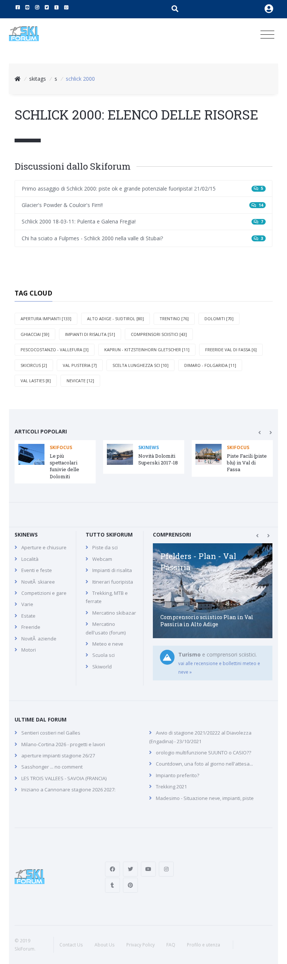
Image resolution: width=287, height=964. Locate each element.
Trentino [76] (174, 318)
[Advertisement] (233, 876)
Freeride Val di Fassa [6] (231, 349)
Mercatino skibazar (114, 612)
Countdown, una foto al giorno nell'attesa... (204, 763)
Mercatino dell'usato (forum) (106, 628)
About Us (105, 945)
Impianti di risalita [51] (90, 334)
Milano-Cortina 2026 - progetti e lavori (63, 744)
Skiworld (102, 666)
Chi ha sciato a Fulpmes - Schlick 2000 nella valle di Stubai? (142, 238)
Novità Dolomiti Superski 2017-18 (158, 459)
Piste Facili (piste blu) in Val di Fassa (247, 462)
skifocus (61, 447)
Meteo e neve (107, 643)
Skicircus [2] (34, 365)
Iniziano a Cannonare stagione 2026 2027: (68, 789)
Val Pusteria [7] (80, 365)
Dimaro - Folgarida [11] (210, 365)
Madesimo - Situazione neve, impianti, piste (205, 798)
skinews (148, 447)
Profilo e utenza (203, 945)
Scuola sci (103, 655)
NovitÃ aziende (38, 638)
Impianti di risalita (112, 570)
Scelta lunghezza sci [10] (140, 365)
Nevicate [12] (80, 380)
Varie (27, 604)
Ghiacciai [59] (35, 334)
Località (29, 559)
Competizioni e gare (44, 593)
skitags (37, 78)
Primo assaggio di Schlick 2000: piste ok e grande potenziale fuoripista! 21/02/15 (142, 188)
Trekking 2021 (171, 786)
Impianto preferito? (177, 775)
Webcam (102, 559)
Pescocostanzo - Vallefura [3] (55, 349)
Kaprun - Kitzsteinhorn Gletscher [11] (146, 349)
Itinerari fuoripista (112, 581)
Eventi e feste (36, 570)
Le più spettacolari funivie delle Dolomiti (64, 466)
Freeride (30, 627)
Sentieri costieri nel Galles (50, 732)
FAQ (170, 945)
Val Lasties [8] (36, 380)
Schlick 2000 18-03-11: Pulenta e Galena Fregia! (142, 221)
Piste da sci (105, 547)
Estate (28, 615)
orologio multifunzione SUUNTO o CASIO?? (203, 752)
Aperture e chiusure (44, 547)
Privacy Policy (140, 945)
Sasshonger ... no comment (52, 766)
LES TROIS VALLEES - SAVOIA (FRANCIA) (64, 778)
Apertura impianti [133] (46, 318)
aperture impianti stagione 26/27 (58, 755)
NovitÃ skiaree (38, 581)
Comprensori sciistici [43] (159, 334)
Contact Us (71, 945)
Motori (28, 649)
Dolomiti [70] (219, 318)
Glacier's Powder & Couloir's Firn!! (142, 204)
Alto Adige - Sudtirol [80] (115, 318)
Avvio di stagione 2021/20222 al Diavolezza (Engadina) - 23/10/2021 (200, 736)
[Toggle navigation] (267, 35)
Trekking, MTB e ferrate (107, 597)
